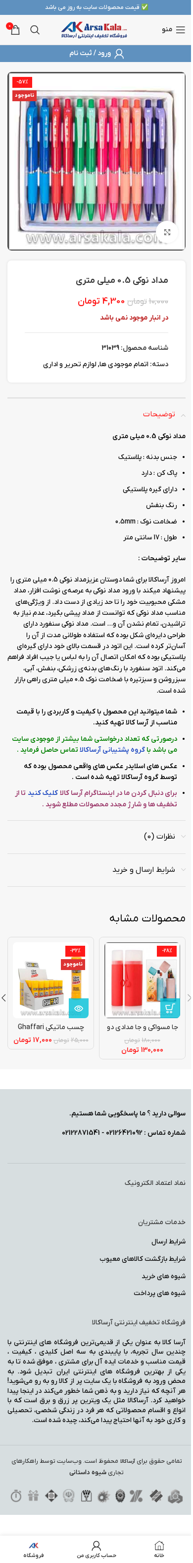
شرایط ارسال (168, 1241)
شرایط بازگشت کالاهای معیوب (142, 1259)
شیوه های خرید (164, 1276)
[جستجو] (35, 30)
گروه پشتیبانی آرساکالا (113, 750)
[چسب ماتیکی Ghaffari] (51, 980)
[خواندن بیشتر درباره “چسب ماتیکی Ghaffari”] (79, 1008)
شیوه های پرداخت (160, 1293)
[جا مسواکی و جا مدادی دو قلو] (142, 980)
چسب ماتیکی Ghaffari (51, 1027)
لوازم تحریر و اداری (69, 364)
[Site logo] (94, 29)
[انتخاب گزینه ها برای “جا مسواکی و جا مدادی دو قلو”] (170, 1008)
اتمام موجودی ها (123, 364)
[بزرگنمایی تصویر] (167, 232)
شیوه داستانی (87, 1472)
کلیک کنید (43, 793)
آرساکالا (127, 1461)
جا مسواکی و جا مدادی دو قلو (142, 1032)
